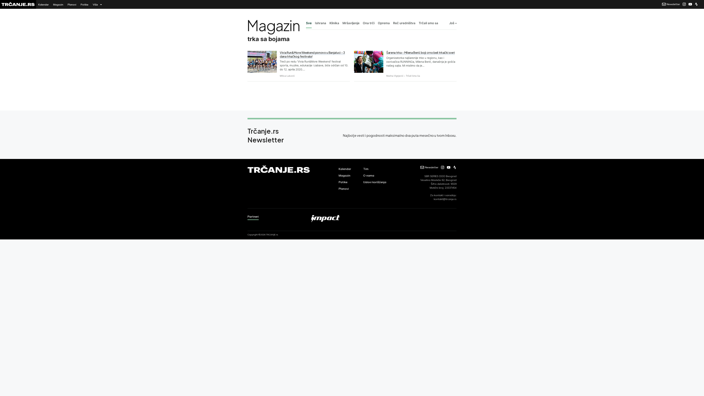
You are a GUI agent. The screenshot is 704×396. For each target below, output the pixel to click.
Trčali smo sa (428, 23)
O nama (368, 175)
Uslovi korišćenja (374, 182)
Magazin (58, 4)
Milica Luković (287, 75)
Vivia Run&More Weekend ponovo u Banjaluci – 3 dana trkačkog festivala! (312, 54)
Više (95, 4)
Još (451, 23)
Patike (84, 4)
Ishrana (320, 23)
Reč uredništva (404, 23)
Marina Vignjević (395, 75)
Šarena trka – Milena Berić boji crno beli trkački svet (420, 52)
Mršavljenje (351, 23)
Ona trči (369, 23)
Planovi (72, 4)
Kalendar (43, 4)
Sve (309, 23)
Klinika (334, 23)
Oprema (384, 23)
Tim (365, 169)
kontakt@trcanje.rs (445, 199)
